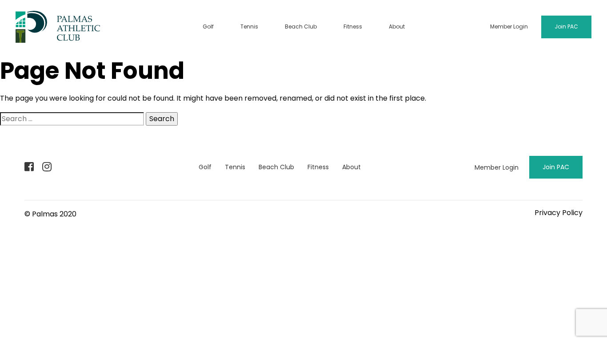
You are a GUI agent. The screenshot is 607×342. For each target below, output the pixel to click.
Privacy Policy (559, 213)
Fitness (352, 26)
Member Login (509, 26)
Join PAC (566, 26)
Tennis (249, 26)
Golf (208, 26)
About (397, 26)
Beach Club (301, 26)
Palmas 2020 (54, 214)
